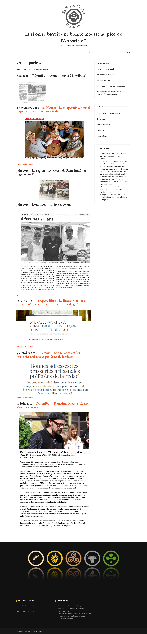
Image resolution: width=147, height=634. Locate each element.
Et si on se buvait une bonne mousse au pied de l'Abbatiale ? (73, 37)
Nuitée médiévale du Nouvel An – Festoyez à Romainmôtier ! (110, 93)
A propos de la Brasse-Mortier (44, 53)
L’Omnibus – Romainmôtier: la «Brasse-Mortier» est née (53, 405)
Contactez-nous (77, 53)
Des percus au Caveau (105, 75)
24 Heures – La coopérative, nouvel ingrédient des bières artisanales (53, 109)
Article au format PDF (25, 164)
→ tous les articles (107, 153)
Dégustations (105, 53)
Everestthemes (36, 631)
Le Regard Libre (106, 194)
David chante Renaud (105, 69)
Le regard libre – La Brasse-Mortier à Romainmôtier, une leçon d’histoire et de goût (51, 302)
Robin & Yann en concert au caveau (111, 86)
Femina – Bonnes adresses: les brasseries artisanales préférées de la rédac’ (48, 355)
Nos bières (63, 53)
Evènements (91, 53)
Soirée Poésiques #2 (105, 80)
